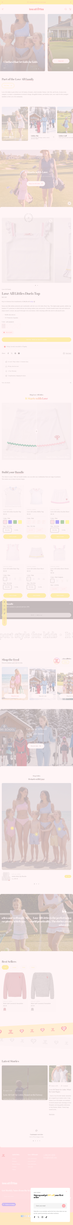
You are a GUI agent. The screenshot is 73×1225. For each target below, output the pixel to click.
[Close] (66, 1191)
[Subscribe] (64, 1206)
